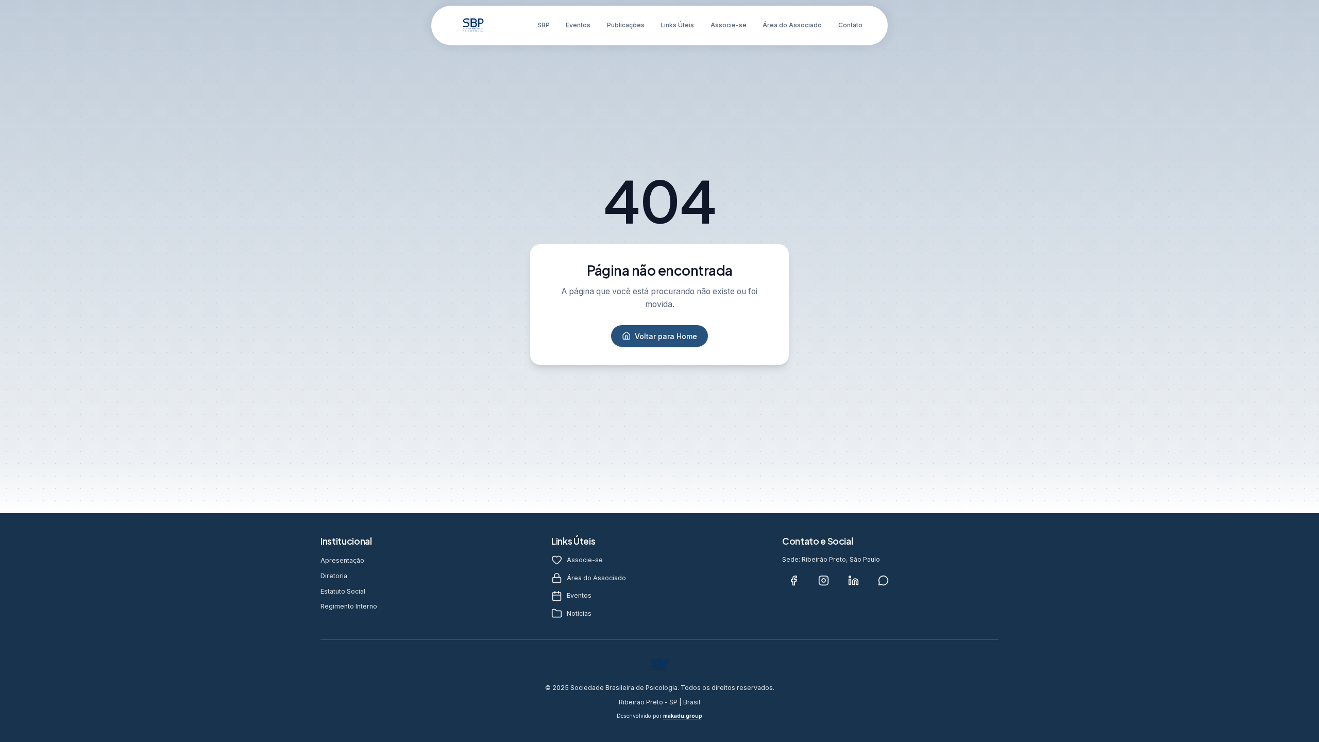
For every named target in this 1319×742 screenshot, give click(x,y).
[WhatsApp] (883, 580)
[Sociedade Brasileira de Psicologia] (473, 25)
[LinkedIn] (853, 580)
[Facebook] (793, 580)
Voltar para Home (666, 336)
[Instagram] (823, 580)
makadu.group (682, 716)
